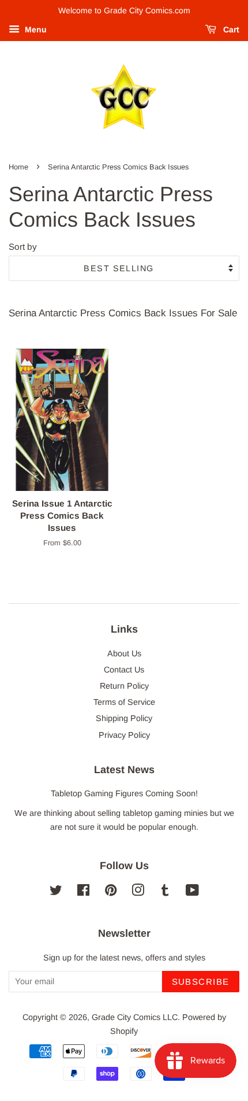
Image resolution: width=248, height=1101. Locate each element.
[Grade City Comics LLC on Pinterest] (110, 892)
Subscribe (201, 982)
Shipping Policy (124, 718)
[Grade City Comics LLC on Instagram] (137, 892)
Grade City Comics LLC (135, 1017)
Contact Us (124, 669)
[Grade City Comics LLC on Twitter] (56, 892)
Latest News (124, 769)
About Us (124, 653)
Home (18, 166)
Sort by (23, 247)
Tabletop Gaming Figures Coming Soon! (124, 793)
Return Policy (124, 685)
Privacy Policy (124, 735)
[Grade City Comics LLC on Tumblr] (165, 892)
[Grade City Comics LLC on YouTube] (192, 892)
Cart (230, 29)
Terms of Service (124, 702)
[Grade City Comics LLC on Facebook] (83, 892)
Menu (34, 29)
